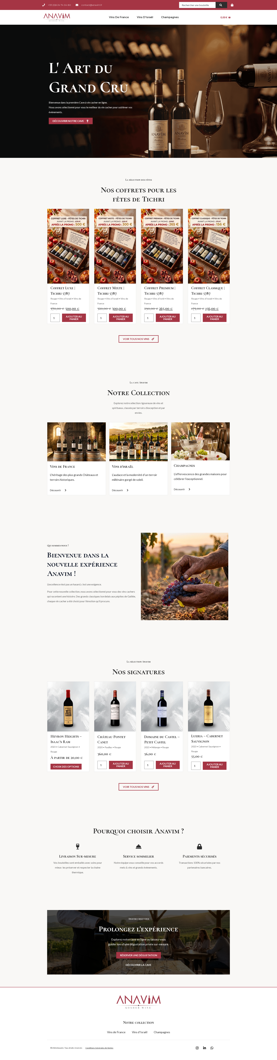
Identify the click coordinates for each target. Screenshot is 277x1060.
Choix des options (66, 766)
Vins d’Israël (145, 17)
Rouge (53, 298)
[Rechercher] (221, 5)
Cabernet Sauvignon (68, 746)
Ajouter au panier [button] (74, 318)
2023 (53, 746)
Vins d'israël (122, 466)
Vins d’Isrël (158, 298)
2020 (100, 747)
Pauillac (108, 747)
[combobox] (197, 5)
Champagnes (170, 17)
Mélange (155, 747)
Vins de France (119, 17)
